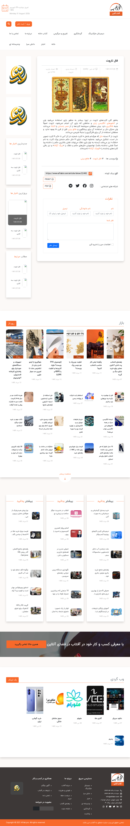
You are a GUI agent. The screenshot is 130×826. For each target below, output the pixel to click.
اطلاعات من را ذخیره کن (100, 244)
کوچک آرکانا (95, 148)
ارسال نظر (53, 245)
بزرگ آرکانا (58, 145)
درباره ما (28, 33)
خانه (53, 44)
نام (112, 208)
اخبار (43, 44)
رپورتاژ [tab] (11, 323)
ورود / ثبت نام (23, 24)
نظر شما (110, 220)
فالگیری (109, 126)
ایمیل (65, 208)
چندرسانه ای (14, 44)
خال (101, 136)
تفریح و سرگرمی (61, 33)
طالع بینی (72, 129)
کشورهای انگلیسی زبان (104, 123)
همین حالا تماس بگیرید (26, 644)
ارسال (36, 808)
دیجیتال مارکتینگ (96, 33)
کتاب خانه (42, 33)
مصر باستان (63, 126)
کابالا (53, 126)
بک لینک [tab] (12, 679)
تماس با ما (14, 33)
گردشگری (78, 33)
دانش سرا (30, 44)
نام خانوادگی (85, 208)
